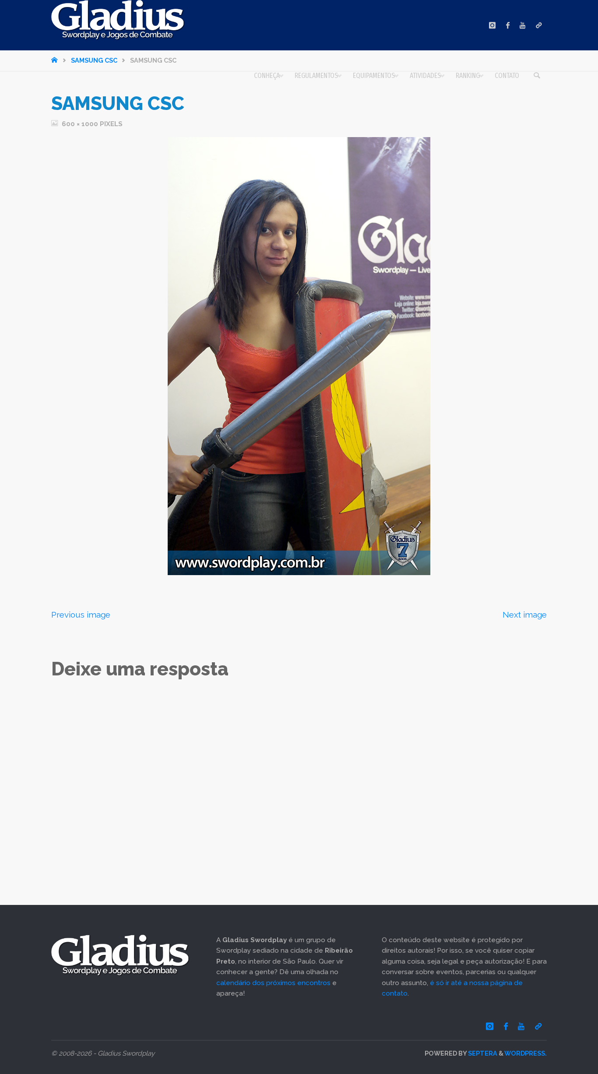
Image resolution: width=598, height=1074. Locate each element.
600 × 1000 (81, 124)
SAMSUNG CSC (94, 60)
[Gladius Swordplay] (118, 20)
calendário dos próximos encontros (273, 983)
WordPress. (525, 1053)
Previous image (80, 614)
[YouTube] (522, 25)
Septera (482, 1053)
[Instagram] (492, 25)
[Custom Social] (539, 25)
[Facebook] (508, 25)
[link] (537, 75)
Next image (525, 614)
